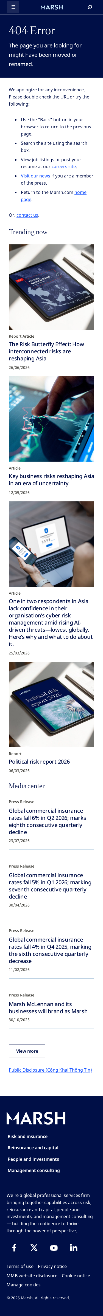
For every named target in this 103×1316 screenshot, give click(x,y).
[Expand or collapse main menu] (13, 7)
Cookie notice (76, 1276)
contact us (27, 215)
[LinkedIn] (73, 1247)
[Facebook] (14, 1247)
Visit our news (35, 176)
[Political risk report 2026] (51, 704)
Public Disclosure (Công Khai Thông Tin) (50, 1070)
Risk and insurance (28, 1136)
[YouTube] (53, 1247)
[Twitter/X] (34, 1247)
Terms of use (20, 1266)
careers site (64, 166)
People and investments (33, 1159)
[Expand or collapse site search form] (90, 7)
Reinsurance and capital (33, 1148)
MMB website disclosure (32, 1276)
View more (27, 1051)
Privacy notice (52, 1266)
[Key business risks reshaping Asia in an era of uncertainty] (51, 419)
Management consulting (34, 1170)
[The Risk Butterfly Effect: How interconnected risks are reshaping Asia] (51, 287)
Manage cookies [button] (24, 1285)
